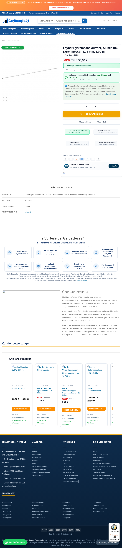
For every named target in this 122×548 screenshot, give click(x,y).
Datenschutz (37, 457)
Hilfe (101, 13)
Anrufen (114, 166)
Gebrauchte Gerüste (65, 33)
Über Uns (109, 13)
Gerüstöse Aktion (46, 33)
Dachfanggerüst (68, 514)
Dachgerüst (97, 502)
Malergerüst (6, 514)
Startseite (94, 13)
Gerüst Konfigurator (10, 29)
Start (4, 40)
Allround (28, 212)
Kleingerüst (6, 508)
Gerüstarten (100, 29)
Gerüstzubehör (85, 29)
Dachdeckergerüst (69, 508)
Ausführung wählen (22, 409)
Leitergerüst (6, 511)
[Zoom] (5, 99)
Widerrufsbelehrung (39, 466)
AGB (34, 463)
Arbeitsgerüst (37, 514)
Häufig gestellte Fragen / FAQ (104, 466)
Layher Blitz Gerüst (100, 454)
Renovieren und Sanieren (41, 511)
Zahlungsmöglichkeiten (41, 472)
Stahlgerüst (66, 517)
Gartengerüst (7, 502)
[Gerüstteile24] (18, 21)
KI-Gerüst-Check (10, 33)
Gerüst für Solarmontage (102, 475)
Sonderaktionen (99, 472)
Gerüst (95, 451)
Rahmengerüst (37, 505)
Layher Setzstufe (18, 388)
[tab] (61, 187)
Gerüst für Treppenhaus (102, 463)
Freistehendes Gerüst (101, 508)
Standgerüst (67, 511)
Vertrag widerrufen (39, 469)
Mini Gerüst (97, 469)
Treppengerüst (98, 505)
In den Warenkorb (94, 114)
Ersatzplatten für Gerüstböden (104, 478)
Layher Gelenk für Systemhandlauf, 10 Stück (44, 390)
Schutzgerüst (67, 505)
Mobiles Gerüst (38, 502)
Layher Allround (99, 457)
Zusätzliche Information (61, 187)
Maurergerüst (7, 517)
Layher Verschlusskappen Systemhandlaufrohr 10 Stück (71, 391)
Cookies (35, 460)
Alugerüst (35, 508)
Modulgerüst (44, 29)
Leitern (71, 29)
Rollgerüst (59, 29)
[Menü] (118, 524)
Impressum (36, 454)
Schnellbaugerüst (38, 517)
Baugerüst (66, 502)
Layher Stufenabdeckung (94, 389)
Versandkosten (80, 70)
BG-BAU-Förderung (28, 33)
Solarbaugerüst (98, 511)
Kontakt (117, 13)
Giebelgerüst (6, 505)
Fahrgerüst (97, 460)
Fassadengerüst (27, 29)
